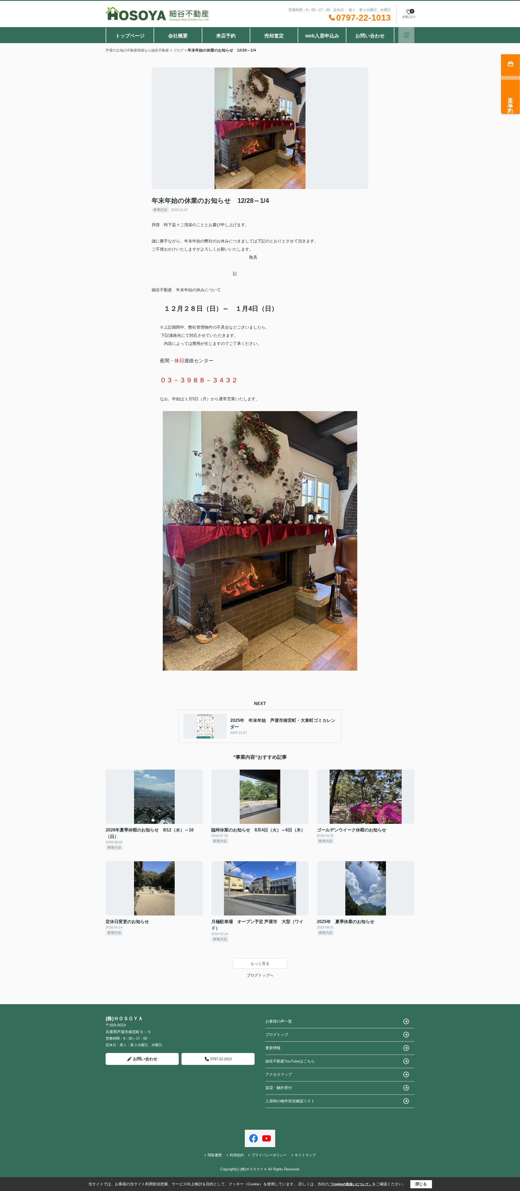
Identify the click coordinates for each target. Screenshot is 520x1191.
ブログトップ (276, 1034)
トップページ (130, 36)
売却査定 (274, 36)
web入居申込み (322, 36)
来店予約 (226, 36)
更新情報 (273, 1048)
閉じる (421, 1184)
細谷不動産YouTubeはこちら (290, 1061)
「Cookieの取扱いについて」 (350, 1184)
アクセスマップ (278, 1074)
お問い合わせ (370, 36)
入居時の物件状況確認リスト (290, 1101)
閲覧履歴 (215, 1155)
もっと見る (260, 963)
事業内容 (160, 210)
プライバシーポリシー (269, 1155)
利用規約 (237, 1155)
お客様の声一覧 (278, 1021)
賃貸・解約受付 (278, 1088)
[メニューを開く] (406, 35)
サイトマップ (305, 1155)
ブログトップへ (260, 975)
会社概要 (178, 36)
